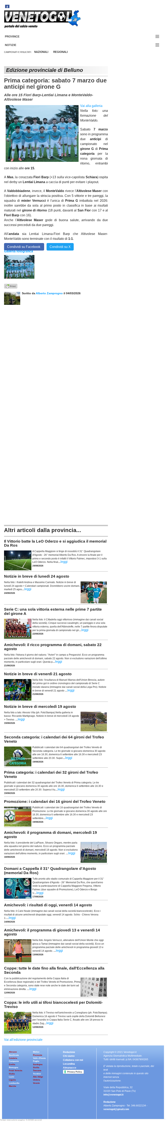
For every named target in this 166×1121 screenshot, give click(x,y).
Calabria (13, 1058)
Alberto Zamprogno (49, 293)
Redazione (69, 1052)
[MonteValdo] (19, 266)
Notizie (15, 45)
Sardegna (38, 1064)
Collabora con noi (73, 1060)
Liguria (12, 1080)
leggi (64, 561)
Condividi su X (60, 247)
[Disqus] (56, 355)
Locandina (69, 1063)
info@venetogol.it (113, 1094)
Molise (36, 1052)
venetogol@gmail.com (116, 1109)
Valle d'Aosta (39, 1058)
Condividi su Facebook (24, 247)
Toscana (37, 1070)
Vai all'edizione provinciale (23, 1039)
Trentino (37, 1074)
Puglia (36, 1061)
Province (17, 36)
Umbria (36, 1080)
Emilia (12, 1064)
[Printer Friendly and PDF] (10, 286)
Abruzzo (13, 1052)
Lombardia (14, 1083)
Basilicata (14, 1055)
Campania (14, 1061)
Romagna (13, 1067)
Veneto (36, 1083)
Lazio (11, 1077)
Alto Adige (38, 1077)
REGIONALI (60, 51)
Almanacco (69, 1067)
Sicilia (36, 1067)
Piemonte (37, 1055)
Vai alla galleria (91, 106)
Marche (12, 1086)
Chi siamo (68, 1056)
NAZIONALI (41, 51)
